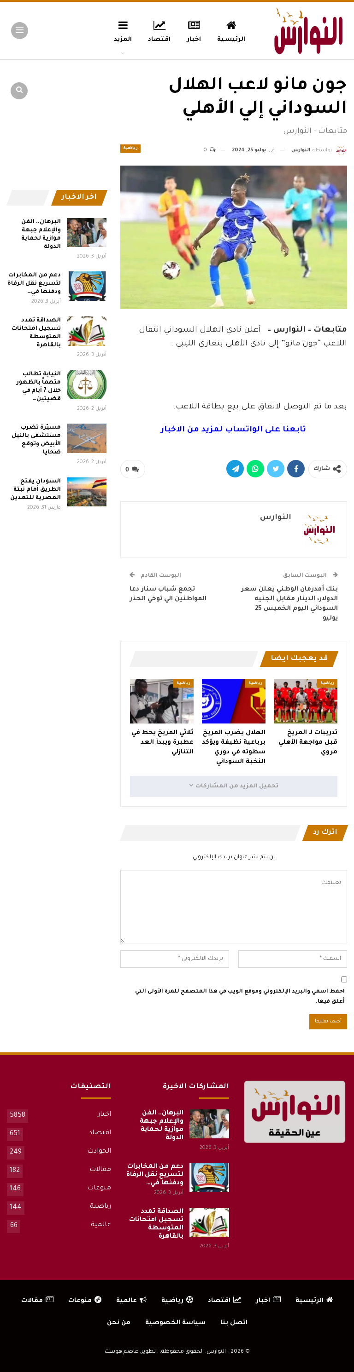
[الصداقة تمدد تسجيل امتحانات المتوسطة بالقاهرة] (86, 331)
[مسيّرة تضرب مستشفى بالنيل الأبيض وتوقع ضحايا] (86, 438)
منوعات (99, 1188)
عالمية (101, 1225)
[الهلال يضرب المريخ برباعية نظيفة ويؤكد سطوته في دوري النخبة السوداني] (234, 701)
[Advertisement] (234, 373)
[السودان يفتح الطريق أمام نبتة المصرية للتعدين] (86, 492)
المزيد (123, 39)
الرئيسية (231, 39)
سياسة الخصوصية (175, 1323)
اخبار (194, 39)
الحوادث (99, 1151)
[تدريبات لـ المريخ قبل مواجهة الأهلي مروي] (305, 701)
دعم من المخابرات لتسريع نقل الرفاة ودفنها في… (33, 283)
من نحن (118, 1323)
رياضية (130, 148)
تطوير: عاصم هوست (130, 1352)
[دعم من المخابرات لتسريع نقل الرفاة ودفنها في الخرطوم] (86, 286)
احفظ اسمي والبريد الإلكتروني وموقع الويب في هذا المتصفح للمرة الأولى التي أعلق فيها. (240, 997)
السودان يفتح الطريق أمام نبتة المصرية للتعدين (35, 489)
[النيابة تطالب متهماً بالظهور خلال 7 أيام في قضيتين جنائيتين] (86, 385)
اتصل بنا (234, 1323)
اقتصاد (159, 39)
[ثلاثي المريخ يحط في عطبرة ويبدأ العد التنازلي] (162, 701)
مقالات (100, 1170)
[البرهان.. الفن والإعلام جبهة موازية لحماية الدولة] (86, 232)
